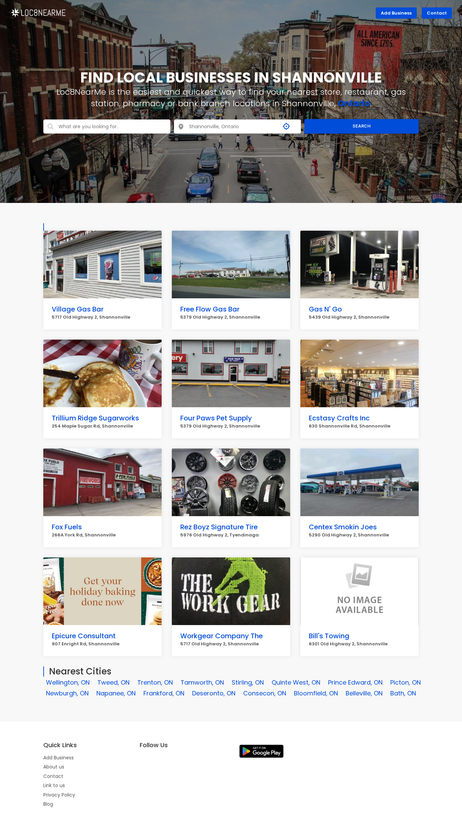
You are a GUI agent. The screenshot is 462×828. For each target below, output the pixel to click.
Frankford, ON (163, 693)
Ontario (354, 103)
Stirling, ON (248, 682)
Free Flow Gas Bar (209, 309)
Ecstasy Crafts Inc (339, 418)
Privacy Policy (59, 794)
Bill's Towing (329, 636)
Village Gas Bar (77, 309)
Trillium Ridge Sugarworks (95, 418)
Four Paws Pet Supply (216, 418)
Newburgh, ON (67, 693)
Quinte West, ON (296, 682)
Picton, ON (405, 682)
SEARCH (361, 126)
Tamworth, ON (202, 682)
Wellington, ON (68, 682)
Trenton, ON (155, 682)
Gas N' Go (325, 309)
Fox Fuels (67, 527)
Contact (437, 13)
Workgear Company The (221, 636)
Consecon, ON (264, 693)
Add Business (396, 13)
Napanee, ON (116, 693)
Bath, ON (403, 693)
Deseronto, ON (213, 693)
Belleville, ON (364, 693)
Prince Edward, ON (355, 682)
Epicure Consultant (84, 636)
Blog (48, 804)
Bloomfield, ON (316, 693)
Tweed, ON (113, 682)
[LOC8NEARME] (38, 12)
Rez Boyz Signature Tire (219, 527)
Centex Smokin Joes (343, 527)
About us (53, 766)
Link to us (54, 785)
